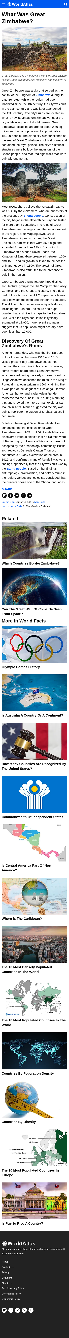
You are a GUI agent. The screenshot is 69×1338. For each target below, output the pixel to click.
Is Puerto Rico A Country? (22, 1223)
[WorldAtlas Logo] (21, 4)
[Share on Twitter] (16, 495)
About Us (6, 1283)
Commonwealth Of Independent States (32, 817)
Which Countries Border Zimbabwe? (31, 563)
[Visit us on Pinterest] (24, 1310)
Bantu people (16, 468)
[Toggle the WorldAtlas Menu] (3, 4)
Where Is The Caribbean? (22, 918)
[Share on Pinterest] (23, 495)
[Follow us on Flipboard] (4, 1310)
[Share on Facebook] (10, 495)
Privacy (5, 1272)
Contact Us (7, 1267)
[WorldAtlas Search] (65, 4)
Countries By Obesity (19, 1122)
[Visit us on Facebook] (10, 1310)
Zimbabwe (43, 95)
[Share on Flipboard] (4, 495)
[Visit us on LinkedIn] (30, 1310)
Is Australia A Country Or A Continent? (32, 715)
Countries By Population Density (28, 1073)
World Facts (39, 502)
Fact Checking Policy (13, 1288)
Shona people (33, 215)
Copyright (7, 1278)
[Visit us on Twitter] (17, 1310)
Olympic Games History (21, 667)
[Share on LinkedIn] (29, 495)
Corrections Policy (11, 1293)
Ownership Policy (11, 1299)
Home (5, 1262)
